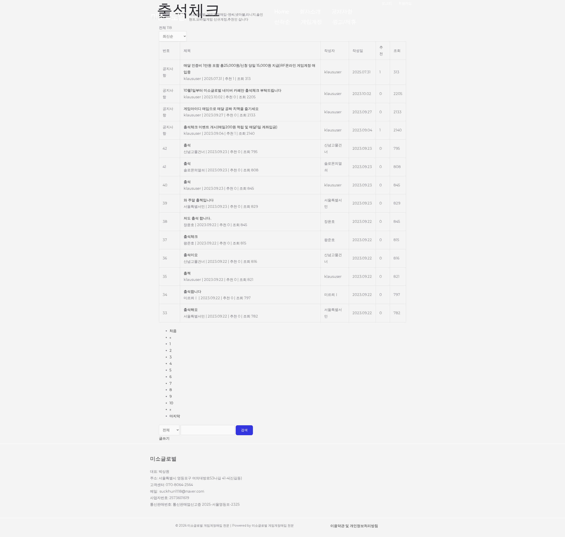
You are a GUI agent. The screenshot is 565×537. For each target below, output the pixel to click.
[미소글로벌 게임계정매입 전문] (167, 17)
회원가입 (405, 3)
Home (281, 12)
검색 (244, 430)
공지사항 (341, 12)
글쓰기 (164, 438)
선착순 (282, 22)
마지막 (175, 416)
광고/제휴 (344, 22)
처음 (173, 331)
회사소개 (310, 12)
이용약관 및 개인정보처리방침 (354, 526)
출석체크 (373, 12)
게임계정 (311, 22)
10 (171, 403)
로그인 (387, 3)
